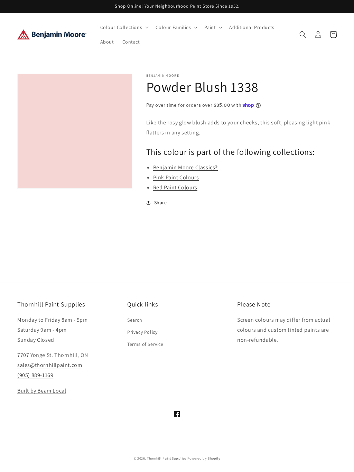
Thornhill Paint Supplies (166, 458)
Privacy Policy (142, 332)
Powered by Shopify (204, 458)
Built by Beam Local (41, 390)
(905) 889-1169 (35, 375)
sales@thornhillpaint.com (49, 365)
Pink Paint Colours (176, 177)
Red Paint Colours (175, 187)
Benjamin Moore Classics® (185, 167)
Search (134, 320)
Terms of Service (145, 344)
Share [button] (160, 202)
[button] (124, 27)
